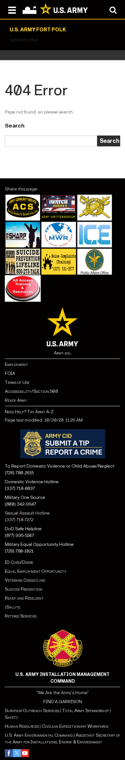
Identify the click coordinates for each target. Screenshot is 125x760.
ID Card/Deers (19, 562)
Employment (16, 364)
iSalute (12, 607)
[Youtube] (25, 753)
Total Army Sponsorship (85, 710)
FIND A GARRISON (62, 701)
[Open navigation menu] (12, 9)
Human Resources (22, 726)
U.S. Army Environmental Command (39, 735)
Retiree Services (21, 616)
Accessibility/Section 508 (31, 391)
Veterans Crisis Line (25, 580)
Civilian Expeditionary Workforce (75, 726)
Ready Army (16, 400)
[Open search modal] (113, 9)
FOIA (10, 373)
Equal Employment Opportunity (35, 571)
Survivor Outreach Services (32, 710)
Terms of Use (17, 382)
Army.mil (62, 353)
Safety (11, 717)
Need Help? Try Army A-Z (29, 412)
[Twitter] (17, 753)
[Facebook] (9, 753)
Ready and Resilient (24, 598)
